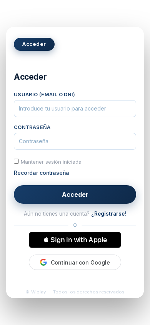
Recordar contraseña (41, 173)
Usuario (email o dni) (44, 94)
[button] (75, 240)
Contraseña (32, 127)
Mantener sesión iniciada (51, 162)
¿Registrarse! (108, 214)
